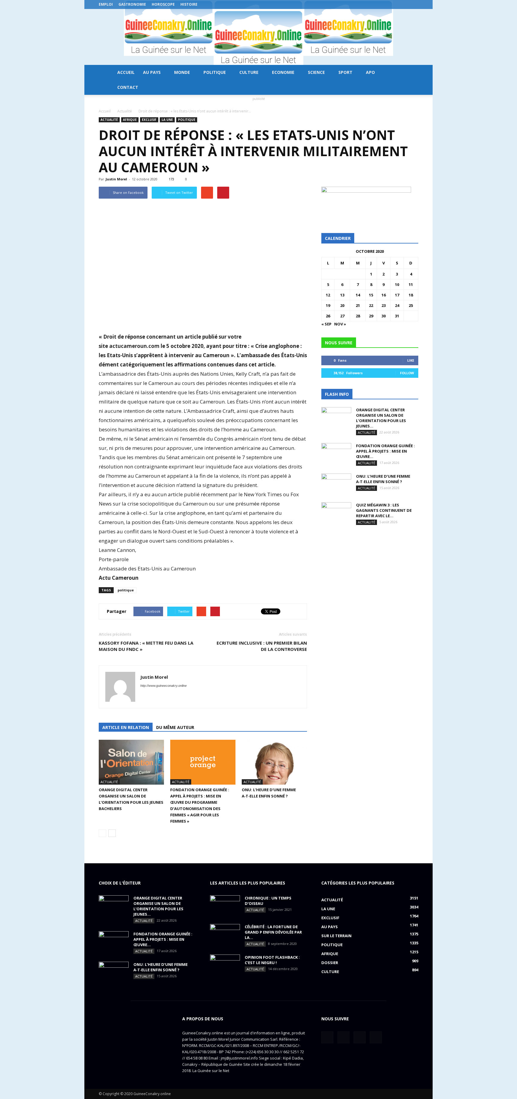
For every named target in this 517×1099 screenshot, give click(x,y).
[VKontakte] (403, 4)
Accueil (126, 72)
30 (383, 316)
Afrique (130, 120)
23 (383, 305)
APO (370, 72)
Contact (127, 87)
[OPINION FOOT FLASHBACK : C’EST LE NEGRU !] (225, 965)
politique (126, 590)
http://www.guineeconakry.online (163, 685)
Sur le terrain (336, 935)
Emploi (106, 4)
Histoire (188, 4)
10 (397, 284)
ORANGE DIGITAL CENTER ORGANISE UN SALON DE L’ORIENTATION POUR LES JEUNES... (381, 418)
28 (358, 316)
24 (397, 305)
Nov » (340, 324)
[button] (411, 80)
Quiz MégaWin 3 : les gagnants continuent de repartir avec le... (384, 510)
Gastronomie (132, 4)
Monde (182, 72)
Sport (345, 72)
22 (371, 305)
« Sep (326, 324)
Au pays (152, 72)
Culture (248, 72)
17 (397, 295)
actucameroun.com (134, 346)
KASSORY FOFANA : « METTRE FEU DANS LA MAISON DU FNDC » (146, 646)
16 (383, 295)
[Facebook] (384, 4)
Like (410, 360)
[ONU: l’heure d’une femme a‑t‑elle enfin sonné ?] (274, 762)
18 (411, 295)
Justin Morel (116, 179)
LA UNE (167, 120)
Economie (283, 72)
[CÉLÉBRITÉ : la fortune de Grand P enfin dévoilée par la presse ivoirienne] (225, 934)
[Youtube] (413, 4)
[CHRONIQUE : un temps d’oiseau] (225, 905)
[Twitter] (394, 4)
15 (371, 295)
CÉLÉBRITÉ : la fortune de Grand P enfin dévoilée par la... (273, 932)
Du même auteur (175, 727)
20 (342, 305)
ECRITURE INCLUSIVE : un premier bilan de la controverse (262, 646)
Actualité (109, 120)
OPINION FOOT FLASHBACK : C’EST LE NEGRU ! (272, 960)
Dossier (329, 962)
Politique (214, 72)
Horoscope (163, 4)
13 (342, 295)
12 (328, 295)
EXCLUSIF (149, 120)
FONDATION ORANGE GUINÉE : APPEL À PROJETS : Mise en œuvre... (385, 451)
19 (328, 305)
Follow (407, 373)
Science (316, 72)
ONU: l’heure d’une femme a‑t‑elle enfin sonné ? (383, 479)
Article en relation (125, 727)
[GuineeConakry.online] (258, 37)
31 (397, 316)
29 (371, 316)
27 (342, 316)
